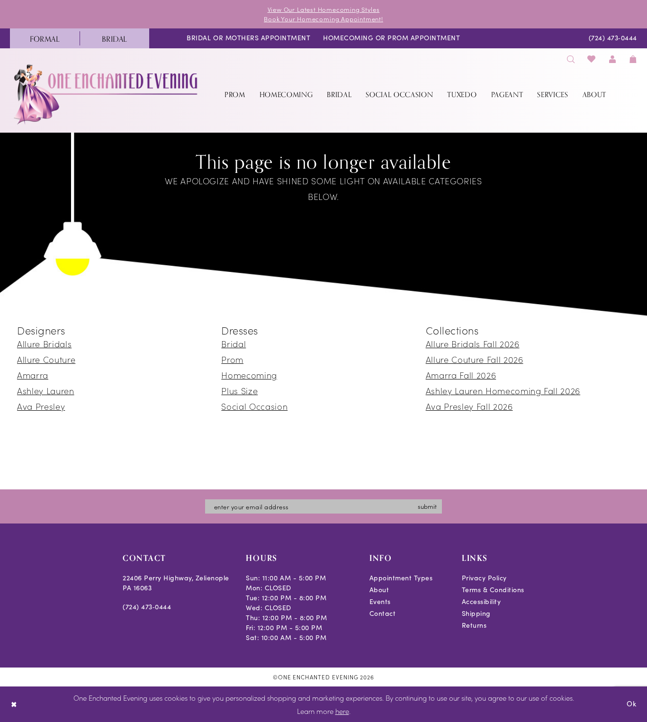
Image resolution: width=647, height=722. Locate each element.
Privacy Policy (484, 577)
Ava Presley (41, 406)
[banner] (106, 94)
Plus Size (239, 391)
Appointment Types (401, 577)
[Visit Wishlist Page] (591, 59)
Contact (382, 613)
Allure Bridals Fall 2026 (473, 344)
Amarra (32, 375)
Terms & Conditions (493, 589)
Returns (474, 625)
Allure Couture (46, 359)
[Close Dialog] (14, 704)
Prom (232, 359)
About (379, 589)
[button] (612, 59)
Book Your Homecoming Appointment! (323, 18)
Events (380, 601)
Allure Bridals (44, 344)
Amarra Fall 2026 (461, 375)
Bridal (233, 344)
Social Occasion (254, 406)
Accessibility (481, 601)
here (342, 711)
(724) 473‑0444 (147, 606)
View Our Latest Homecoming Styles (324, 9)
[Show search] (570, 59)
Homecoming (249, 375)
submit (427, 506)
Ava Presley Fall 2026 (469, 406)
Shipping (476, 613)
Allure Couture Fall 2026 (474, 359)
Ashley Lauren (45, 391)
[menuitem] (45, 38)
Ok (632, 704)
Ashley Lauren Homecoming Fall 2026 (503, 391)
